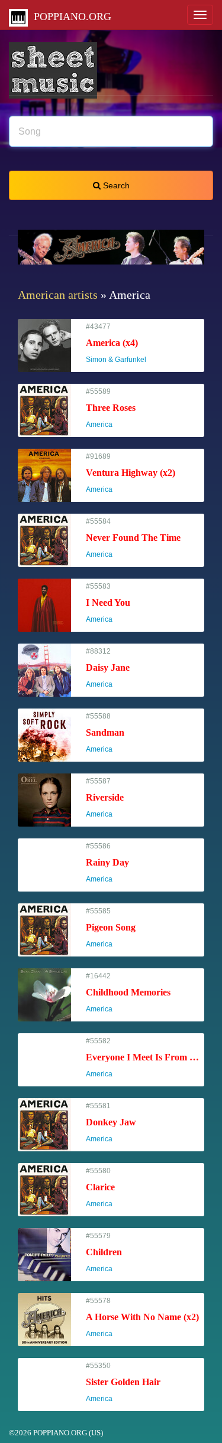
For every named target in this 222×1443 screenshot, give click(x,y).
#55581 (111, 1123)
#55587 (105, 798)
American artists (58, 294)
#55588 (105, 733)
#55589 (111, 408)
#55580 (104, 1188)
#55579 (104, 1253)
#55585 (111, 928)
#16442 (128, 993)
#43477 (121, 343)
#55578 (142, 1317)
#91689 (130, 473)
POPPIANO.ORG (69, 16)
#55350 (123, 1382)
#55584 (133, 538)
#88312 (108, 668)
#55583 (108, 603)
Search (115, 185)
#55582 (145, 1058)
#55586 (107, 863)
